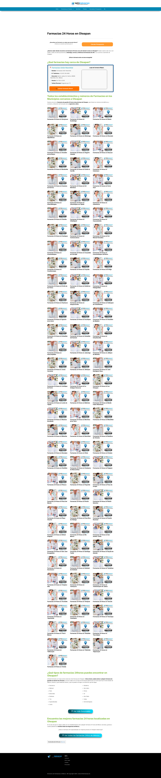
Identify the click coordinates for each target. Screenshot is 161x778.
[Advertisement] (80, 20)
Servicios (78, 9)
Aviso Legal (67, 760)
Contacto (67, 758)
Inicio (57, 9)
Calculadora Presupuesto (95, 9)
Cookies (66, 762)
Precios (85, 9)
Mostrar (63, 742)
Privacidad (67, 764)
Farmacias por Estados (66, 9)
